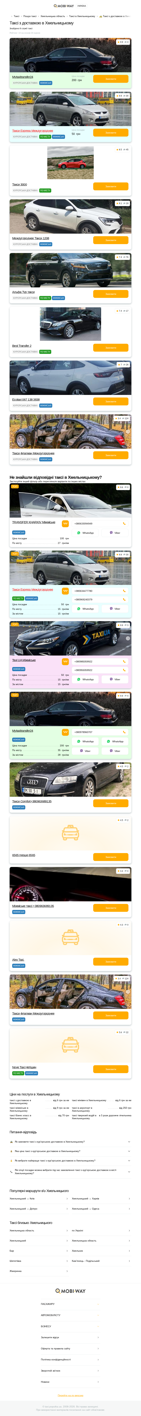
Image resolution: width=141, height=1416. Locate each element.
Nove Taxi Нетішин (24, 1067)
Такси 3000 (19, 184)
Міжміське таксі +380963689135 (33, 906)
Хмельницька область (53, 16)
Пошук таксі (29, 16)
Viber (117, 532)
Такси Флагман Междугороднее (33, 453)
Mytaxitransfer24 (22, 77)
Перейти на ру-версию (70, 1395)
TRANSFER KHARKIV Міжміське (33, 522)
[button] (67, 446)
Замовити (110, 78)
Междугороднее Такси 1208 (30, 238)
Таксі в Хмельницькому (82, 16)
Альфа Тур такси (23, 292)
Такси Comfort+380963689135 (31, 801)
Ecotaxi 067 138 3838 (26, 399)
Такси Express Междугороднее (32, 130)
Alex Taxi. (18, 959)
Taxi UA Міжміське (24, 660)
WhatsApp (88, 532)
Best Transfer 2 (21, 346)
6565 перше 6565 (23, 855)
